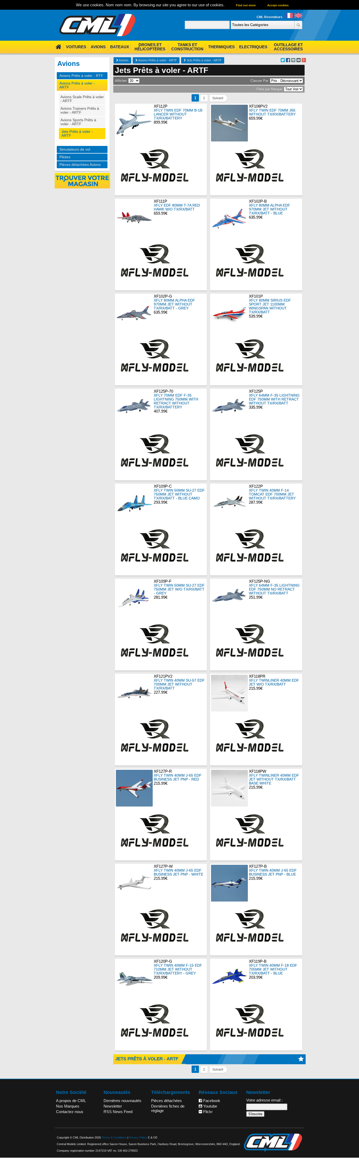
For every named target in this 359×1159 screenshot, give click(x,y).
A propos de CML (71, 1100)
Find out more (246, 5)
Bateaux (119, 47)
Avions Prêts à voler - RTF (81, 76)
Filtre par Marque (269, 89)
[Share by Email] (298, 61)
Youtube (209, 1106)
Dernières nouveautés (122, 1100)
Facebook (211, 1100)
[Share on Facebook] (288, 61)
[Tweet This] (283, 61)
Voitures (76, 47)
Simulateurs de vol (74, 149)
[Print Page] (293, 61)
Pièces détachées (166, 1100)
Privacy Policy (138, 1137)
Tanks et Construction (187, 47)
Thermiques (221, 47)
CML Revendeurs (270, 17)
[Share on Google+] (304, 61)
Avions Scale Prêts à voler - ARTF (82, 99)
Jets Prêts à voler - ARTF (204, 60)
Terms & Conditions (114, 1137)
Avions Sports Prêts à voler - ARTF (78, 122)
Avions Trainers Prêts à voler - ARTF (79, 110)
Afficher (121, 81)
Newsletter (113, 1106)
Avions (98, 47)
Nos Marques (67, 1106)
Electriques (253, 47)
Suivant (217, 98)
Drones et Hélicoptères (150, 47)
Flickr (207, 1111)
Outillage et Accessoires (288, 47)
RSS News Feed (118, 1111)
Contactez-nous (69, 1111)
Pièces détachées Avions (80, 165)
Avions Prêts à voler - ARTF (157, 60)
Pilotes (64, 157)
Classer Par (259, 81)
